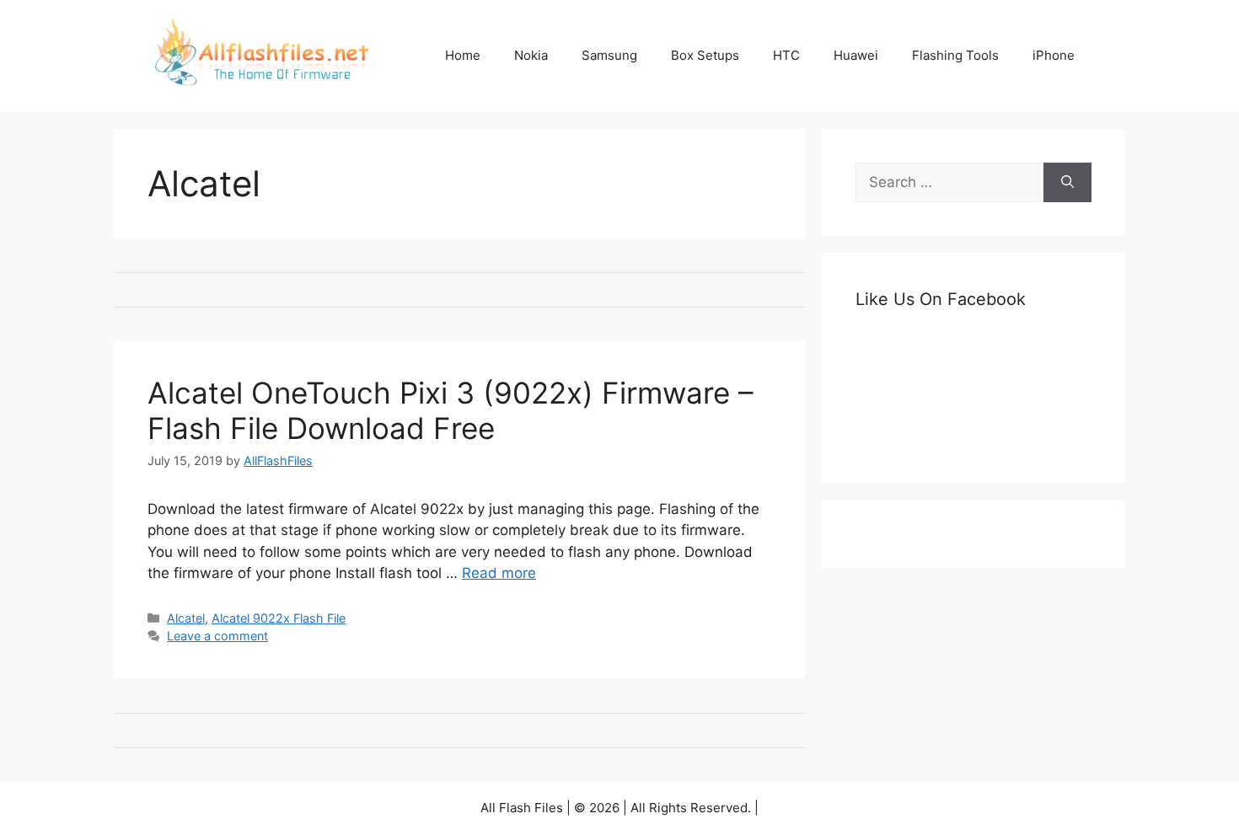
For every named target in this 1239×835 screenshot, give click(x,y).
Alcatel (186, 618)
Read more (499, 573)
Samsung (609, 55)
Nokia (531, 55)
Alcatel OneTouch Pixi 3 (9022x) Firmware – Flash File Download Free (451, 410)
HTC (786, 55)
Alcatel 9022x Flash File (279, 618)
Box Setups (705, 55)
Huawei (856, 55)
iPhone (1053, 55)
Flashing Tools (955, 55)
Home (462, 55)
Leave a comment (217, 636)
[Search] (1067, 183)
